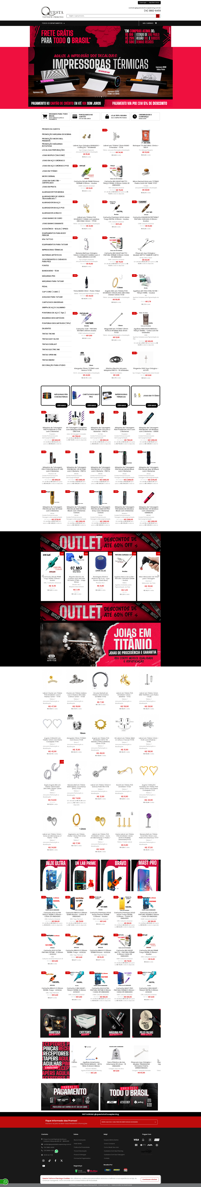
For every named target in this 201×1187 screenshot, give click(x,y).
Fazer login (142, 2)
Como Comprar (109, 1144)
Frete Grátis (78, 1144)
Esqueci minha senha (111, 1140)
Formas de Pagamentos (82, 1158)
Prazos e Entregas (80, 1155)
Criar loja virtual (146, 1155)
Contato (107, 1158)
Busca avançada (80, 1140)
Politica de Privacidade (82, 1147)
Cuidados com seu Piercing (113, 1151)
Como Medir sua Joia (111, 1147)
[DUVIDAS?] (5, 1182)
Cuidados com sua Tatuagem (114, 1155)
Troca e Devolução (80, 1151)
